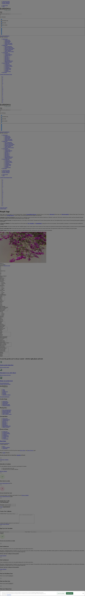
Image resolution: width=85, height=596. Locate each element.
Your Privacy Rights (61, 593)
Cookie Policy (9, 594)
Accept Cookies (69, 593)
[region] (42, 593)
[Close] (83, 593)
